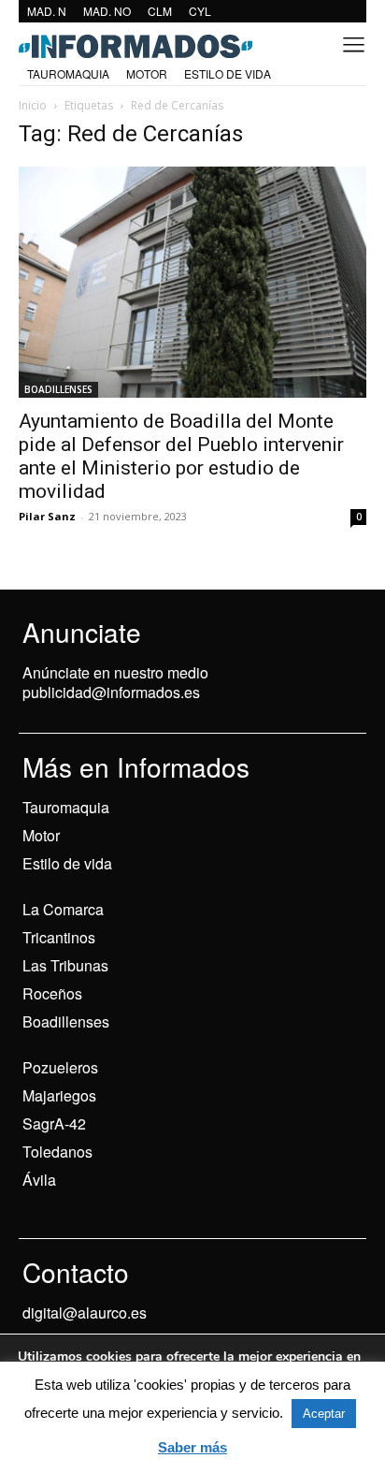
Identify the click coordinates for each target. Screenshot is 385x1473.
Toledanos (57, 1151)
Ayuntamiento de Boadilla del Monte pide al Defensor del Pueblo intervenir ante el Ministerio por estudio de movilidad (181, 456)
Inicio (33, 105)
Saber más (192, 1447)
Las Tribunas (65, 965)
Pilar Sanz (47, 516)
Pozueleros (60, 1067)
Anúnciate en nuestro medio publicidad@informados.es (115, 682)
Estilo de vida (67, 863)
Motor (41, 835)
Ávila (39, 1179)
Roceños (52, 993)
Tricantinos (58, 937)
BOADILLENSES (58, 389)
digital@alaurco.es (84, 1312)
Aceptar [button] (324, 1414)
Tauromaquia (65, 807)
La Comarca (63, 909)
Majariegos (59, 1095)
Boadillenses (65, 1021)
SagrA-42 (54, 1123)
